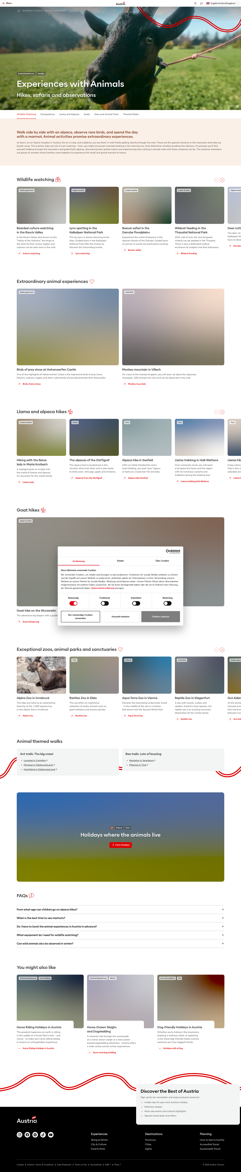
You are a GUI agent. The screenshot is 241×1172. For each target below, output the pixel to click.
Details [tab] (120, 560)
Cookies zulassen (160, 616)
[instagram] (19, 1135)
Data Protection (64, 1164)
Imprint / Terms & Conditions (40, 1164)
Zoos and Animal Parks (106, 114)
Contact (20, 1164)
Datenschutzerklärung (102, 588)
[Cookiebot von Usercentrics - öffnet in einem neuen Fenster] (168, 552)
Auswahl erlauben (120, 616)
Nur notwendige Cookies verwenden (80, 616)
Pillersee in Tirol (137, 765)
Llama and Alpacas (69, 114)
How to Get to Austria (212, 1140)
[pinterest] (35, 1135)
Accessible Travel (209, 1144)
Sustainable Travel (210, 1148)
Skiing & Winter (99, 1140)
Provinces (150, 1140)
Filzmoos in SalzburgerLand (38, 765)
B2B (107, 1164)
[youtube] (51, 1135)
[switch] (105, 603)
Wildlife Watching (26, 114)
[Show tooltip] (237, 106)
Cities (148, 1144)
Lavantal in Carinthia (35, 760)
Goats (87, 114)
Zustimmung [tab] (79, 561)
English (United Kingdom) (223, 3)
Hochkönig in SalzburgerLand (39, 769)
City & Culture (98, 1144)
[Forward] (222, 180)
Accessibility (96, 1164)
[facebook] (27, 1135)
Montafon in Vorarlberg (141, 760)
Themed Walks (131, 114)
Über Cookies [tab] (162, 560)
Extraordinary (48, 114)
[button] (222, 3)
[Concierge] (201, 3)
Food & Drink (98, 1148)
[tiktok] (43, 1135)
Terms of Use (81, 1164)
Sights (148, 1148)
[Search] (195, 3)
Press (116, 1164)
